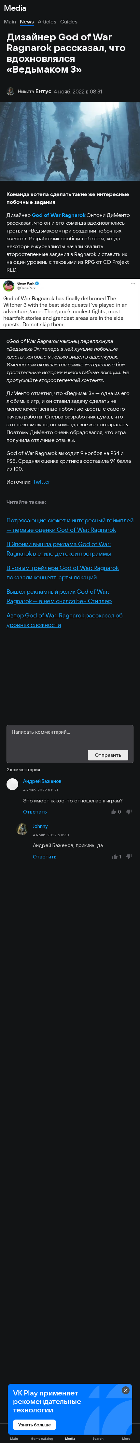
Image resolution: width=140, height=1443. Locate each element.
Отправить (108, 755)
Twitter (41, 481)
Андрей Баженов (42, 781)
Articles (47, 21)
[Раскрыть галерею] (70, 304)
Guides (68, 21)
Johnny (40, 826)
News (27, 21)
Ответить (35, 812)
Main (10, 21)
